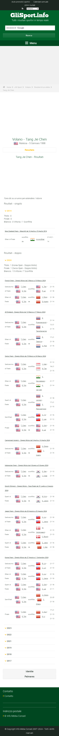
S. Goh (44, 425)
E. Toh (24, 291)
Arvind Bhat (40, 239)
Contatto (8, 696)
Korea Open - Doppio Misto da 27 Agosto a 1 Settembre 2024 (26, 557)
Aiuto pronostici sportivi (21, 2)
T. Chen (23, 286)
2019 (9, 647)
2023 (9, 628)
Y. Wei (45, 547)
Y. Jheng (45, 521)
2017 (9, 660)
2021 (9, 641)
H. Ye (44, 415)
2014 (9, 210)
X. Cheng (45, 595)
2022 (9, 634)
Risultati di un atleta (42, 87)
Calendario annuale (41, 2)
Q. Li (43, 616)
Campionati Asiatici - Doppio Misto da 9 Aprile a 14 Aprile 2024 (27, 440)
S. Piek (44, 346)
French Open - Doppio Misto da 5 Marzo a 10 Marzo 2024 (25, 280)
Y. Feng (44, 297)
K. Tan (44, 286)
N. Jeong (45, 501)
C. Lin (44, 568)
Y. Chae (44, 476)
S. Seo (44, 471)
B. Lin (44, 563)
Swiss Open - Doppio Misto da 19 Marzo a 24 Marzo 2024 (25, 356)
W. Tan (44, 368)
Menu (33, 43)
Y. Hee (44, 364)
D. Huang (45, 301)
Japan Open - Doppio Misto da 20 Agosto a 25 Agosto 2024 (26, 511)
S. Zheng (45, 446)
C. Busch (45, 536)
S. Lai (44, 430)
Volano (28, 87)
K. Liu (44, 517)
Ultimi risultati (29, 5)
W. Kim (44, 496)
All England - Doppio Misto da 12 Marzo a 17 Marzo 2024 (25, 312)
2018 (9, 654)
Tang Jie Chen (8, 90)
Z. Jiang (45, 543)
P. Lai (44, 291)
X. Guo (44, 612)
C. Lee (44, 419)
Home (9, 87)
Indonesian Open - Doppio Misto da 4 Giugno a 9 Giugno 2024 (26, 465)
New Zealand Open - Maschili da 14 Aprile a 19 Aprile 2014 (26, 231)
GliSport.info (29, 16)
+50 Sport (18, 87)
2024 (9, 260)
